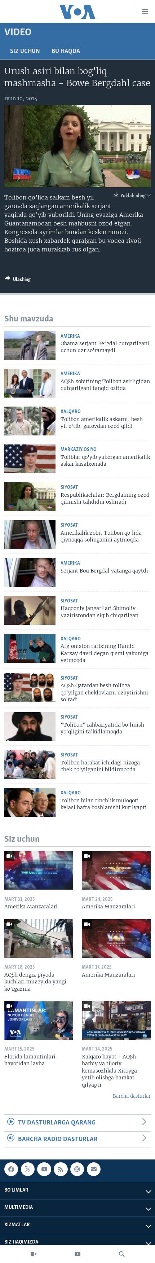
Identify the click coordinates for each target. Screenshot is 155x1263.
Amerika (70, 336)
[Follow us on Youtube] (44, 1169)
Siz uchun (25, 51)
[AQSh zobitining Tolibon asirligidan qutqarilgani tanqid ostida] (30, 383)
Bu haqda (66, 51)
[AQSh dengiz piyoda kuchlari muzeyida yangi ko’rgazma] (38, 938)
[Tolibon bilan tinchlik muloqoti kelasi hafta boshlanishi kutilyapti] (30, 802)
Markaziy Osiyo (79, 449)
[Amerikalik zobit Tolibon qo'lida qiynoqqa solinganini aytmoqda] (30, 534)
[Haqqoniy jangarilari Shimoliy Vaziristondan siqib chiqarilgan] (30, 610)
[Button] (18, 281)
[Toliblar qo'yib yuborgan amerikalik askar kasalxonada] (30, 458)
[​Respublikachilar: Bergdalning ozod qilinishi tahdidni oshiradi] (30, 496)
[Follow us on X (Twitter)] (28, 1169)
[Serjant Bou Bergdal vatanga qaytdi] (30, 572)
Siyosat (69, 487)
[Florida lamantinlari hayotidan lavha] (38, 1020)
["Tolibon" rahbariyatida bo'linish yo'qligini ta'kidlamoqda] (30, 726)
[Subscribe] (94, 1169)
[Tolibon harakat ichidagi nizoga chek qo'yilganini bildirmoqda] (30, 764)
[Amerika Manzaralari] (38, 870)
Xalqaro (71, 411)
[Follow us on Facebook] (11, 1169)
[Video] (33, 1254)
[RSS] (60, 1169)
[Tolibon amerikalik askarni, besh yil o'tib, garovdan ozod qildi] (30, 421)
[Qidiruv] (122, 1254)
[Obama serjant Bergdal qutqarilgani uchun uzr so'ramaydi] (30, 345)
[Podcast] (77, 1169)
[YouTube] (77, 1254)
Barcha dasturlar (132, 1096)
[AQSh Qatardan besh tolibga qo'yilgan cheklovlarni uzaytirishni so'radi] (30, 687)
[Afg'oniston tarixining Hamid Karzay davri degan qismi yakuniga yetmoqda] (30, 648)
